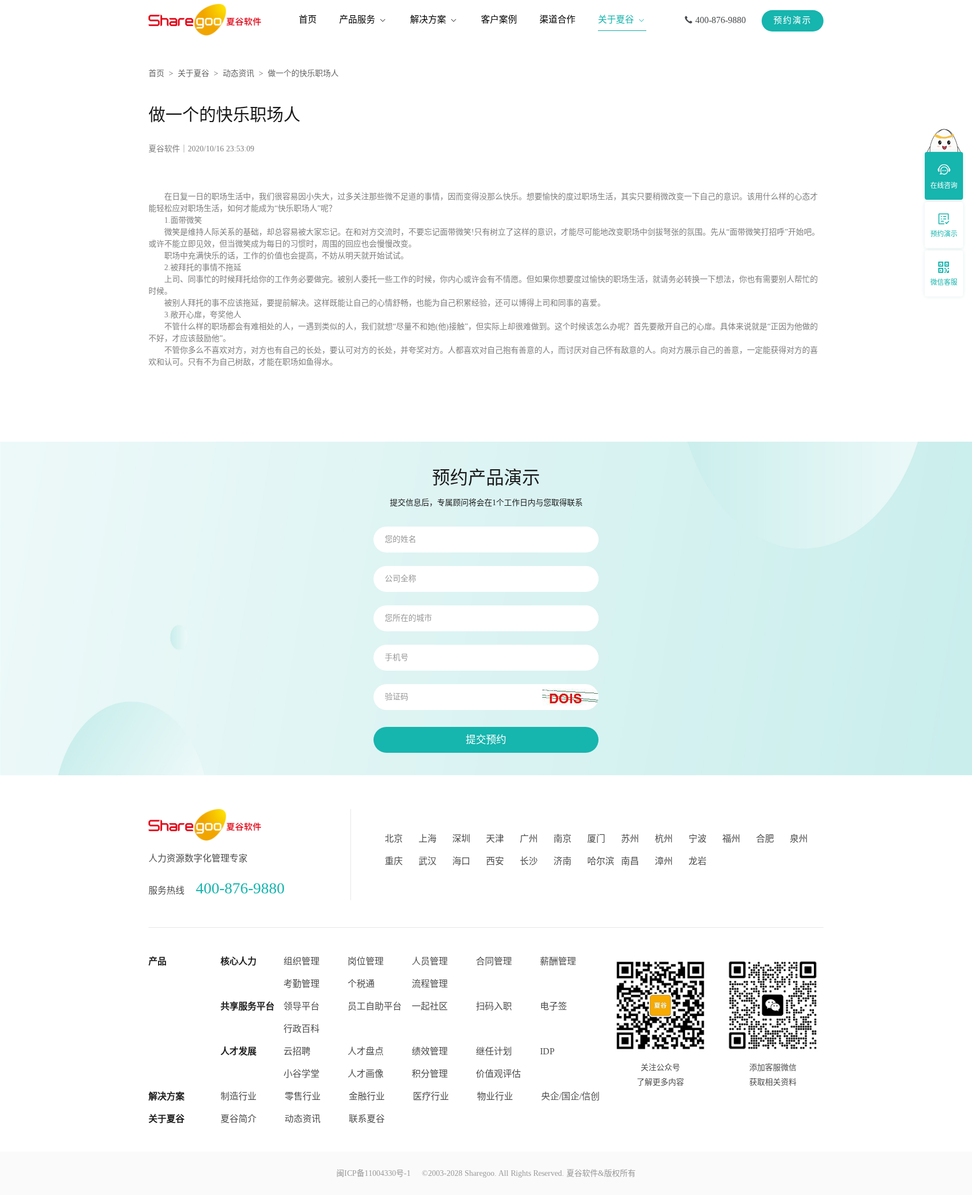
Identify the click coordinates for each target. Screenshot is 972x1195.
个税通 (361, 984)
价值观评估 (498, 1074)
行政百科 (302, 1029)
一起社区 (430, 1006)
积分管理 (430, 1074)
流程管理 (430, 984)
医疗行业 (431, 1096)
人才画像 (366, 1074)
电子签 (553, 1006)
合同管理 (494, 961)
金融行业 (367, 1096)
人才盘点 (366, 1051)
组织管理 (302, 961)
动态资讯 (238, 73)
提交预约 (486, 739)
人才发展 (238, 1051)
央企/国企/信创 (570, 1096)
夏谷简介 (238, 1119)
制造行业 (238, 1096)
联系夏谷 (367, 1119)
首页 (156, 73)
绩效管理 (430, 1051)
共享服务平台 (247, 1006)
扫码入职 (494, 1006)
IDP (547, 1051)
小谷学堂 (302, 1074)
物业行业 (495, 1096)
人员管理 (430, 961)
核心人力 (238, 961)
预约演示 (792, 20)
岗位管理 (366, 961)
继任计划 (494, 1051)
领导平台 (302, 1006)
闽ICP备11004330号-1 (373, 1173)
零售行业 (303, 1096)
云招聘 (297, 1051)
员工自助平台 (375, 1006)
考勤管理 (302, 984)
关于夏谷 (193, 73)
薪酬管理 (558, 961)
